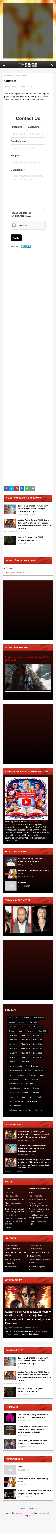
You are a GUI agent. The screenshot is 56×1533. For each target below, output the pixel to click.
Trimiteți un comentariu (15, 572)
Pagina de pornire (11, 75)
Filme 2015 (13, 1048)
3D (10, 1018)
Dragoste (37, 1026)
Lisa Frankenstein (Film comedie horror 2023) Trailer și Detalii (33, 1416)
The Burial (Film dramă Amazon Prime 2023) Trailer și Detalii (32, 1442)
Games (28, 1070)
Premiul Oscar (14, 1088)
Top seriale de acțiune (15, 1199)
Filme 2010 (25, 1040)
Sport (24, 1097)
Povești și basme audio (39, 1252)
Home (7, 1188)
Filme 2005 (42, 1031)
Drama (11, 1031)
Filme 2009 (13, 1040)
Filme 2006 (13, 1035)
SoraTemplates (22, 1513)
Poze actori (13, 1084)
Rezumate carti (11, 1245)
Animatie (12, 1022)
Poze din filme (27, 1084)
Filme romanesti (15, 1070)
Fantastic (30, 1031)
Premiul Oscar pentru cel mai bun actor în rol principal (15, 1221)
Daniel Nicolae (12, 86)
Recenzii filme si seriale (39, 1188)
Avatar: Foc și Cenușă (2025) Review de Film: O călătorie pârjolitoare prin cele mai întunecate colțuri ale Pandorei (34, 524)
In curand (22, 1075)
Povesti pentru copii (37, 1245)
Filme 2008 (37, 1035)
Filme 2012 (13, 1044)
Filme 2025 (25, 1062)
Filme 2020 (37, 1053)
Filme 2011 (37, 1040)
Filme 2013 (25, 1044)
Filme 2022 (25, 1057)
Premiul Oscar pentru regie (38, 1222)
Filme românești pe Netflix (13, 1204)
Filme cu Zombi (11, 1196)
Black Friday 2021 (12, 1259)
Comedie (12, 1026)
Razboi (26, 1088)
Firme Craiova (11, 1266)
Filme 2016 (25, 1048)
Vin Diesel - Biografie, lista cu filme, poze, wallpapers (32, 860)
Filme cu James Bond (37, 1199)
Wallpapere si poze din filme (20, 1110)
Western (38, 1110)
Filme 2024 (13, 1062)
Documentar (25, 1026)
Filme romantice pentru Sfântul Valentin (39, 1210)
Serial (11, 1097)
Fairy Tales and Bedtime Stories (15, 1253)
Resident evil (14, 1092)
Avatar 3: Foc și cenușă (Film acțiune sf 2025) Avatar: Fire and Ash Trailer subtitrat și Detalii (33, 1134)
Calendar (10, 1263)
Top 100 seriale (35, 1196)
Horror (11, 1075)
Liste (42, 1075)
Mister (25, 1079)
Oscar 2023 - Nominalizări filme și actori (33, 872)
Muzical (35, 1079)
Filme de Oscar (32, 1066)
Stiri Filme (9, 1192)
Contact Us (32, 1508)
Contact (22, 882)
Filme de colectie (15, 1066)
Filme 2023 (37, 1057)
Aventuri (22, 1022)
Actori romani (38, 1018)
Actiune (18, 1018)
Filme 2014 (37, 1044)
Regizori (36, 1088)
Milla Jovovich (14, 1079)
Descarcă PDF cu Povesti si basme (39, 1260)
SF (17, 1097)
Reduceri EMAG (34, 1256)
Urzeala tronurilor (16, 1106)
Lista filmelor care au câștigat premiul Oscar (38, 1216)
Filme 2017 (37, 1048)
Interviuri (32, 1075)
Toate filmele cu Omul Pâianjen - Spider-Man (14, 1210)
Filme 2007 (25, 1035)
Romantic (35, 1092)
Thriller (39, 1097)
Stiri (31, 1097)
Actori (26, 1018)
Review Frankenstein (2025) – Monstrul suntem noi (31, 538)
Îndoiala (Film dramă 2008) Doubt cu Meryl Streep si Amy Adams (35, 1492)
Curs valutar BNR (12, 1248)
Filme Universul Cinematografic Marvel (38, 1204)
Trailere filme (31, 1101)
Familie (21, 1031)
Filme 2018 (13, 1053)
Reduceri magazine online (37, 1267)
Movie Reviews (35, 1248)
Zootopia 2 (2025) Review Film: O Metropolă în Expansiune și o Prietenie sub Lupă (33, 509)
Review (25, 1092)
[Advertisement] (28, 30)
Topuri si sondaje (16, 1101)
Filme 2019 (25, 1053)
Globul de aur (40, 1070)
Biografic (33, 1022)
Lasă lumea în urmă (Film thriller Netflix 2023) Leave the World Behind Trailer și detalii (33, 1429)
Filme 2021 (13, 1057)
